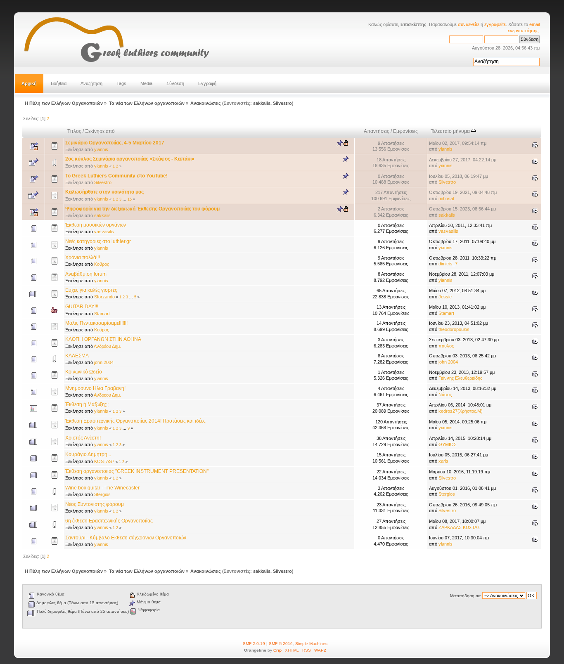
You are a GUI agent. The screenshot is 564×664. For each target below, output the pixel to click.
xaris (443, 460)
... (125, 199)
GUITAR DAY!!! (81, 307)
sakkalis (261, 103)
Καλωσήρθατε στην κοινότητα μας (104, 192)
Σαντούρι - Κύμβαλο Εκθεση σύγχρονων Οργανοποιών (125, 538)
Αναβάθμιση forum (86, 274)
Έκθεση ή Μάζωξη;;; (87, 404)
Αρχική (29, 83)
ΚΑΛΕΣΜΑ (77, 356)
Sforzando (104, 296)
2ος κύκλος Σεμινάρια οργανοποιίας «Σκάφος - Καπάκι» (129, 159)
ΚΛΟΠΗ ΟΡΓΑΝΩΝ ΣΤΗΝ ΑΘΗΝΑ (103, 339)
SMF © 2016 (281, 643)
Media (146, 83)
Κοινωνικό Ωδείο (83, 372)
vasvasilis (104, 231)
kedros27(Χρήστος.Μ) (460, 411)
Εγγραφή (207, 83)
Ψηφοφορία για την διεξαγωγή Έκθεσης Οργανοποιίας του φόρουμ (142, 209)
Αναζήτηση (91, 83)
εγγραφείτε (495, 24)
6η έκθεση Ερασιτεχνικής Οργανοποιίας (109, 521)
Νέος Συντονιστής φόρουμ (94, 504)
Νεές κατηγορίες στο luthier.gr (98, 241)
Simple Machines (311, 643)
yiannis (101, 149)
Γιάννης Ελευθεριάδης (460, 378)
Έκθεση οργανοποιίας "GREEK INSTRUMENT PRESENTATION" (137, 471)
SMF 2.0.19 (254, 643)
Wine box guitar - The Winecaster (102, 488)
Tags (121, 83)
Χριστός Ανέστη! (83, 438)
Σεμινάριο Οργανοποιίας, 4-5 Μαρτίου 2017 (114, 143)
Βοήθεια (58, 83)
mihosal (446, 198)
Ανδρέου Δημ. (107, 346)
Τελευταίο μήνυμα (451, 131)
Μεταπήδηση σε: (465, 595)
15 (130, 199)
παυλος (446, 345)
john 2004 (104, 362)
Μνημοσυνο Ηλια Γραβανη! (95, 388)
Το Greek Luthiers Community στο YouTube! (116, 176)
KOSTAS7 (104, 461)
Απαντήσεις (376, 131)
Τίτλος (74, 131)
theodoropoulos (453, 329)
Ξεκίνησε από (100, 131)
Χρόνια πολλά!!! (82, 257)
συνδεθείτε (468, 24)
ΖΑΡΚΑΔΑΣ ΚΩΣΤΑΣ (459, 527)
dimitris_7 (447, 263)
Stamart (102, 313)
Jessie (445, 296)
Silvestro (282, 103)
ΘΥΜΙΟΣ (447, 444)
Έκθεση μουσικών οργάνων (95, 225)
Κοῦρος (101, 264)
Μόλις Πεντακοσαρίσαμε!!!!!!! (96, 323)
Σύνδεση (175, 83)
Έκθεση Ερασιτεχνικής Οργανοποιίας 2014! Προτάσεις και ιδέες (135, 421)
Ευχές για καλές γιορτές (91, 290)
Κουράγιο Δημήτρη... (88, 454)
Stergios (102, 494)
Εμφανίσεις (405, 131)
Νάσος (445, 394)
